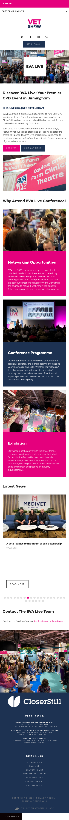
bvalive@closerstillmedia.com (49, 621)
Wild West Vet (34, 785)
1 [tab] (5, 598)
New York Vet (34, 778)
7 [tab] (25, 598)
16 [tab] (54, 598)
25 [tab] (43, 601)
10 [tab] (34, 598)
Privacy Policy (46, 798)
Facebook (30, 37)
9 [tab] (31, 598)
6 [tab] (21, 598)
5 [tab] (18, 598)
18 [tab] (61, 598)
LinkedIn (22, 37)
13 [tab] (44, 598)
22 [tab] (33, 601)
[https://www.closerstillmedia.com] (34, 706)
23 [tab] (36, 601)
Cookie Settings (11, 816)
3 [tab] (11, 598)
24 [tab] (39, 601)
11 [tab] (38, 598)
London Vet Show (34, 774)
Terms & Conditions (34, 801)
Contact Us (34, 762)
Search (47, 37)
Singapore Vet (34, 781)
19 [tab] (64, 598)
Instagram (38, 37)
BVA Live (34, 766)
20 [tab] (26, 601)
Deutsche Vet (34, 770)
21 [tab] (29, 601)
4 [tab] (15, 598)
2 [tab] (8, 598)
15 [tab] (51, 598)
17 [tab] (58, 598)
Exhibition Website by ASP (37, 808)
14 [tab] (48, 598)
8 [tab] (28, 598)
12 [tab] (41, 598)
